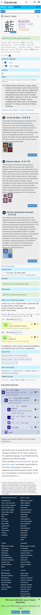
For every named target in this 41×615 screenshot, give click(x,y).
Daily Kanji (4, 585)
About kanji (23, 507)
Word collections (6, 564)
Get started (25, 612)
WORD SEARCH (22, 355)
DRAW (30, 24)
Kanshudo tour (5, 501)
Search (38, 11)
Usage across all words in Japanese (21, 314)
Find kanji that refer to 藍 (9, 363)
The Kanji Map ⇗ (31, 275)
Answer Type (5, 562)
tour (17, 475)
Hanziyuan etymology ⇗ (11, 373)
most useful (10, 303)
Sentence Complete (7, 560)
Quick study (24, 514)
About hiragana (25, 503)
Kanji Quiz (23, 526)
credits (7, 494)
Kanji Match (24, 535)
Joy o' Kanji (15, 379)
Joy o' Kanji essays (26, 521)
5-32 (23, 44)
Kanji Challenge (25, 523)
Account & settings (7, 575)
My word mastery (8, 546)
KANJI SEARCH (8, 359)
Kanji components (25, 510)
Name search (24, 591)
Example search (25, 594)
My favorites (5, 578)
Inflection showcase (26, 555)
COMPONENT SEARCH (23, 359)
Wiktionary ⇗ (6, 370)
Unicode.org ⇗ (18, 370)
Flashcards (23, 517)
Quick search (10, 464)
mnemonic (26, 38)
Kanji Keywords (25, 528)
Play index (4, 528)
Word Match (5, 555)
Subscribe (4, 535)
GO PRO (4, 589)
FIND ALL (19, 319)
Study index (5, 523)
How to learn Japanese (8, 505)
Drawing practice (25, 512)
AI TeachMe (24, 548)
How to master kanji (7, 507)
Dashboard (26, 461)
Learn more (15, 612)
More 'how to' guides (7, 510)
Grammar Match (25, 562)
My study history (6, 582)
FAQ (2, 517)
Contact (3, 533)
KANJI (10, 7)
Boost (22, 539)
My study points (6, 580)
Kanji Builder (24, 530)
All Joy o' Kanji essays (27, 110)
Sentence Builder (6, 557)
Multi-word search (25, 587)
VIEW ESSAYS (32, 155)
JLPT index (4, 521)
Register (8, 587)
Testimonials (5, 530)
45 (2, 49)
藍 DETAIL (17, 7)
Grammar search (25, 589)
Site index (4, 519)
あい (12, 66)
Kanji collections (25, 519)
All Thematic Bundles (8, 266)
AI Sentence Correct (26, 551)
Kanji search (24, 575)
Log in (3, 587)
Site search (4, 514)
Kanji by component (26, 578)
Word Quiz (4, 553)
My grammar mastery (28, 546)
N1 (32, 42)
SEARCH (3, 7)
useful (8, 300)
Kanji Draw (23, 533)
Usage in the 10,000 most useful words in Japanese (20, 315)
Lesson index (5, 526)
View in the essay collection (10, 110)
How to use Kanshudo (8, 503)
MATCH (22, 27)
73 (17, 49)
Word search (24, 582)
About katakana (25, 505)
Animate (13, 32)
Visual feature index (7, 512)
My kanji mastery (27, 501)
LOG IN (5, 38)
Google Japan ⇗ (31, 370)
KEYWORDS (24, 29)
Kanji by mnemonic (26, 580)
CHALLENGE (24, 21)
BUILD (22, 24)
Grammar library (25, 553)
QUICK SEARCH (8, 355)
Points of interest (25, 596)
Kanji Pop (23, 537)
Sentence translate (26, 585)
